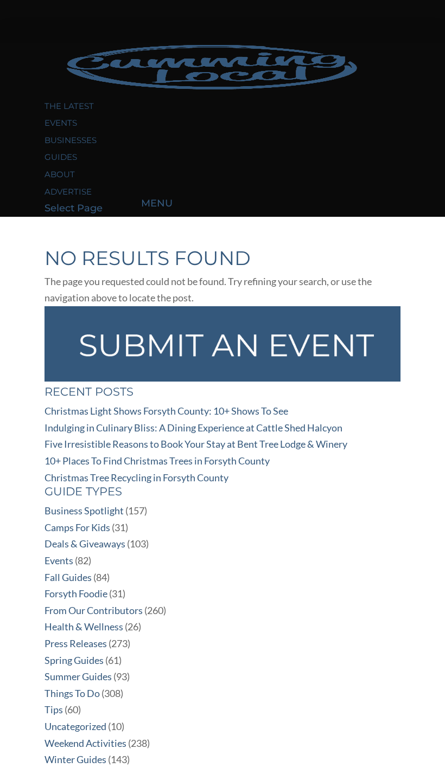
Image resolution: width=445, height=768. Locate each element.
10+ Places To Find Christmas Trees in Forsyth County (157, 461)
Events (60, 123)
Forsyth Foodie (75, 593)
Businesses (70, 140)
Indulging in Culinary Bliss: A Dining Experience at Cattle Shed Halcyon (193, 428)
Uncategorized (75, 726)
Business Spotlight (84, 511)
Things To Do (72, 693)
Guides (60, 157)
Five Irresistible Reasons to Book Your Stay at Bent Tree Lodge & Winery (195, 444)
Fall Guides (68, 577)
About (59, 174)
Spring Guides (74, 660)
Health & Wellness (83, 627)
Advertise (68, 191)
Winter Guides (75, 759)
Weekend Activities (85, 743)
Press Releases (75, 643)
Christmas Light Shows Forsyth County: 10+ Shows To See (166, 411)
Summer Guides (78, 676)
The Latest (69, 106)
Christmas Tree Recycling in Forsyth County (136, 477)
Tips (53, 709)
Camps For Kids (77, 527)
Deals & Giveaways (84, 544)
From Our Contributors (93, 610)
